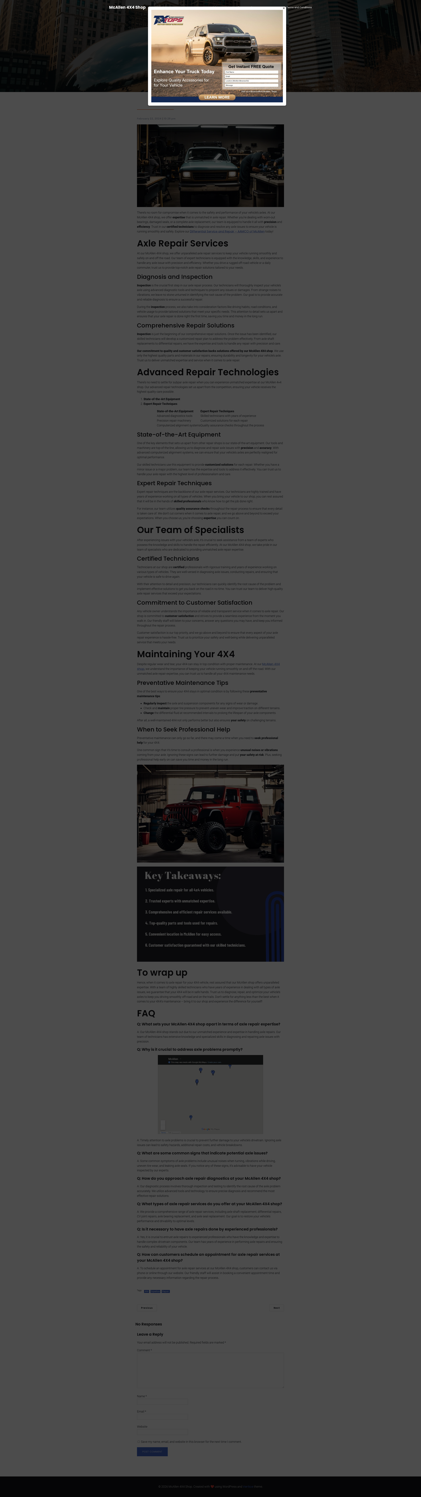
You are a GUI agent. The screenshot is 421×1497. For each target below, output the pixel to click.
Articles (214, 7)
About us (255, 7)
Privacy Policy (234, 7)
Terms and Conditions (299, 7)
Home (198, 7)
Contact (273, 7)
